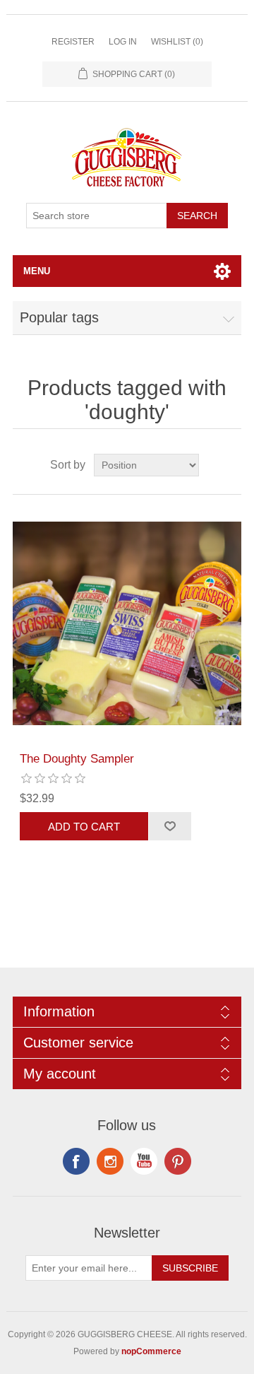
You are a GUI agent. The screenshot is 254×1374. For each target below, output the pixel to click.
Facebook (76, 1161)
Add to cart (84, 827)
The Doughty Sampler (77, 758)
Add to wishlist (169, 826)
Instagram (177, 1161)
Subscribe (190, 1268)
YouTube (144, 1161)
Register (73, 42)
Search (197, 215)
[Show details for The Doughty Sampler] (127, 623)
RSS (110, 1161)
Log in (123, 42)
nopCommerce (151, 1351)
